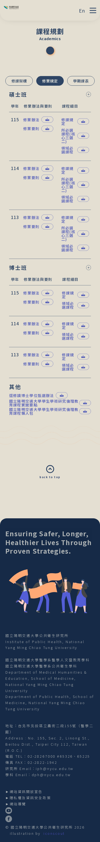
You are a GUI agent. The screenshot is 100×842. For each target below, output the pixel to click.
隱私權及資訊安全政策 (30, 797)
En (82, 10)
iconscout (54, 833)
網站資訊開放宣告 (26, 791)
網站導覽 (18, 803)
